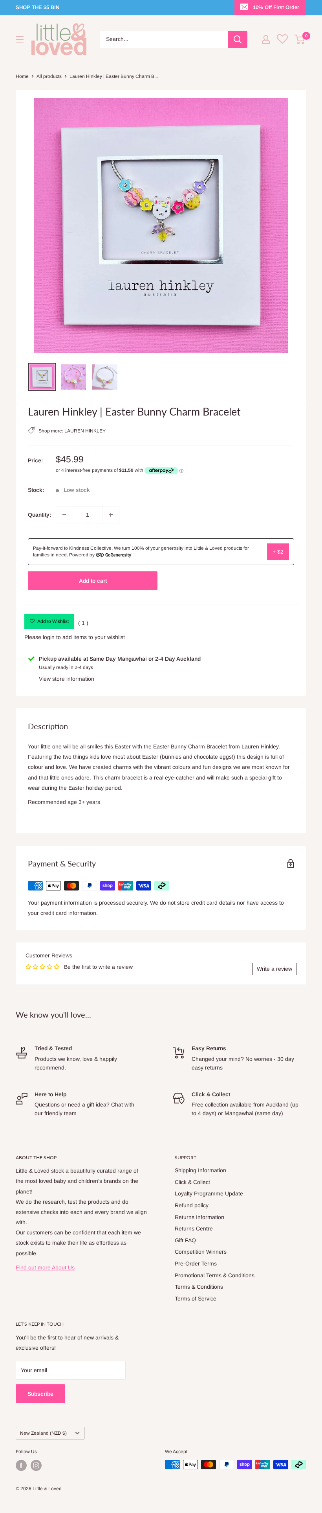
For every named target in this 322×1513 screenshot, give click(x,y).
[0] (300, 39)
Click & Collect (192, 1182)
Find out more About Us (45, 1267)
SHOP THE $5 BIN (37, 7)
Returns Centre (194, 1228)
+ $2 (278, 552)
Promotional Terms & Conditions (214, 1275)
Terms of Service (195, 1298)
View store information (66, 679)
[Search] (237, 39)
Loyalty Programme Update (209, 1193)
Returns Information (199, 1217)
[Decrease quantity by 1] (64, 514)
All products (49, 76)
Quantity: (39, 515)
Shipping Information (200, 1170)
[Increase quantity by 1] (110, 514)
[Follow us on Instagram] (36, 1465)
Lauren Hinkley (85, 431)
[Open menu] (20, 39)
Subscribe (40, 1394)
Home (22, 76)
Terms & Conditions (199, 1287)
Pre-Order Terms (196, 1263)
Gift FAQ (185, 1240)
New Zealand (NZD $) (43, 1433)
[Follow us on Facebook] (21, 1465)
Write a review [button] (274, 969)
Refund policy (192, 1205)
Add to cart (93, 581)
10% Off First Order (276, 7)
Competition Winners (201, 1252)
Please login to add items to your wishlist (74, 637)
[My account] (266, 39)
